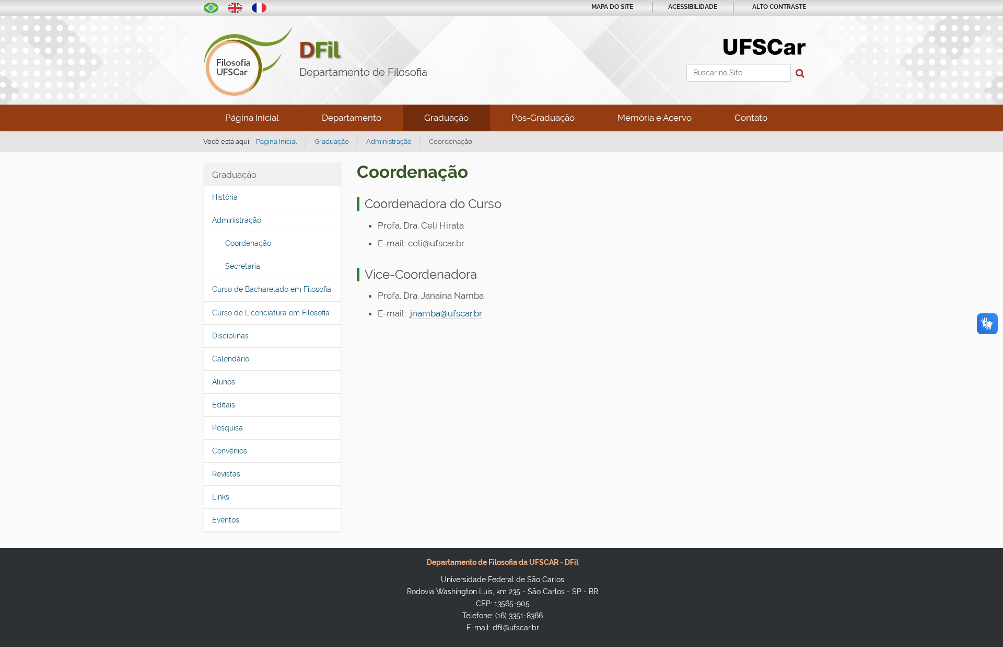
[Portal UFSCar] (765, 46)
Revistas (226, 474)
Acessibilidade (692, 6)
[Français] (259, 7)
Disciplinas (230, 336)
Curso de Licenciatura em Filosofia (271, 313)
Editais (223, 405)
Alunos (223, 382)
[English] (235, 7)
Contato (750, 117)
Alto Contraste (779, 6)
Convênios (229, 451)
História (225, 197)
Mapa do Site (612, 6)
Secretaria (242, 266)
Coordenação (248, 243)
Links (220, 497)
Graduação (446, 117)
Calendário (230, 359)
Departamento (351, 117)
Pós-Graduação (543, 117)
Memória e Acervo (654, 117)
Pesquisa (227, 428)
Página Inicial (252, 117)
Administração (389, 141)
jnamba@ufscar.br (446, 313)
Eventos (225, 520)
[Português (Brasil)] (211, 7)
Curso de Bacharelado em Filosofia (271, 289)
